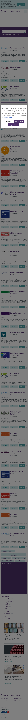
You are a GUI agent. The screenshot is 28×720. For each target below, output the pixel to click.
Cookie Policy (8, 117)
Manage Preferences (13, 125)
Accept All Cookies (19, 121)
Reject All (8, 121)
